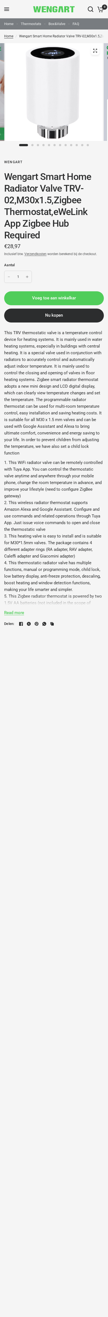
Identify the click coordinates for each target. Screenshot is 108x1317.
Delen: (9, 623)
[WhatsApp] (44, 623)
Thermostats (31, 24)
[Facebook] (21, 623)
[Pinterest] (36, 623)
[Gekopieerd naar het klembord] (52, 623)
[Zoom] (95, 51)
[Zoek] (90, 9)
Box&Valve (56, 24)
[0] (99, 9)
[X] (28, 623)
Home (9, 24)
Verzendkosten (35, 254)
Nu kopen (54, 315)
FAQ (76, 24)
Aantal (9, 265)
